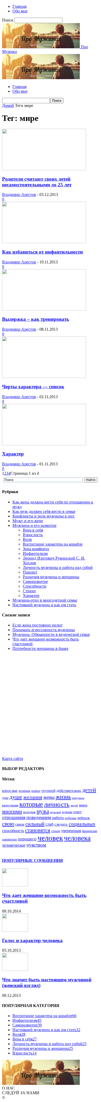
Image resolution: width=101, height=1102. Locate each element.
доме (5, 798)
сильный (35, 824)
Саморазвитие (35, 581)
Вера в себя (33, 530)
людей (74, 805)
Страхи (29, 591)
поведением (38, 817)
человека (77, 838)
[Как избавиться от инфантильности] (44, 242)
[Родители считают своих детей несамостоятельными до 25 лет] (44, 169)
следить (61, 824)
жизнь (63, 796)
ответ (77, 812)
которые (31, 804)
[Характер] (44, 444)
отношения (13, 817)
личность (56, 804)
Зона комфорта (36, 549)
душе (16, 797)
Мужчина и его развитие (34, 525)
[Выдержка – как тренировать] (44, 309)
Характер (13, 454)
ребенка (70, 818)
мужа (43, 811)
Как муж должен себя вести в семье (43, 511)
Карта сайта (12, 758)
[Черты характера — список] (44, 376)
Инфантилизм (35, 553)
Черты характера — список (33, 386)
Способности (34, 586)
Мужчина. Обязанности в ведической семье (51, 634)
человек (50, 838)
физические (89, 831)
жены (49, 797)
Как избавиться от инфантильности (42, 252)
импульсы (78, 798)
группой (48, 790)
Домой (8, 105)
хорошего (27, 838)
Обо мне (19, 11)
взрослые (10, 790)
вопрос (35, 791)
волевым (24, 790)
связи (19, 824)
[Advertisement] (50, 705)
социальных (82, 824)
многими (12, 811)
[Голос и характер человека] (15, 930)
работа (58, 817)
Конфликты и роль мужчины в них (43, 516)
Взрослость (33, 535)
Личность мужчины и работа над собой (58, 567)
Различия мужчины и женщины (51, 577)
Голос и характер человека (32, 940)
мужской (55, 812)
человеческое (13, 845)
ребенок (83, 818)
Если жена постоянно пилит (37, 625)
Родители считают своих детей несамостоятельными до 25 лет (36, 181)
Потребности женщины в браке (40, 648)
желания (32, 797)
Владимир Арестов (19, 194)
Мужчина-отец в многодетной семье (44, 600)
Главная (19, 6)
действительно (68, 790)
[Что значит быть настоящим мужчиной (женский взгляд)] (15, 969)
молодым (29, 812)
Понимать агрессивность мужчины (43, 630)
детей (89, 790)
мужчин (67, 812)
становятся (37, 830)
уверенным (71, 830)
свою (8, 823)
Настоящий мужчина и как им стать (44, 605)
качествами (10, 805)
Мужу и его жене (27, 521)
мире (83, 805)
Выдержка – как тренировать (35, 319)
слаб (49, 824)
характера (9, 839)
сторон (55, 831)
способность (13, 830)
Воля (27, 539)
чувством (36, 845)
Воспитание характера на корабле (53, 544)
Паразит (30, 572)
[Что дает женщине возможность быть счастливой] (15, 885)
